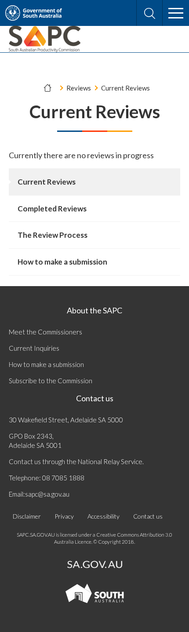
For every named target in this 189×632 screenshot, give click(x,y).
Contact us (94, 398)
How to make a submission (46, 364)
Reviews (78, 88)
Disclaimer (27, 516)
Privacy (64, 516)
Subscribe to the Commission (50, 381)
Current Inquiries (34, 348)
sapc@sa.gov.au (47, 494)
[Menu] (176, 13)
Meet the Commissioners (45, 332)
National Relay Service (110, 461)
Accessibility (103, 516)
